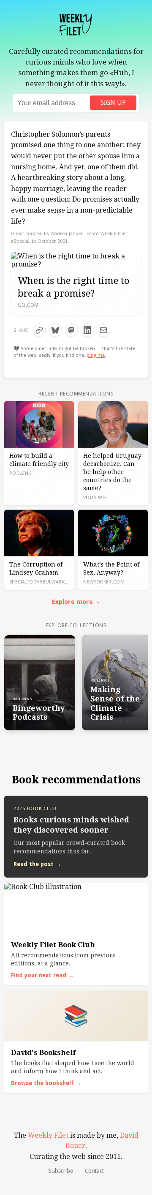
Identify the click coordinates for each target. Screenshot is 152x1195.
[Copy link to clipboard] (39, 330)
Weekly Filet (48, 1135)
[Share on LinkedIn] (87, 330)
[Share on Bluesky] (55, 330)
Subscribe (60, 1170)
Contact (94, 1170)
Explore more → (76, 601)
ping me (96, 355)
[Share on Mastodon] (71, 330)
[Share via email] (103, 330)
